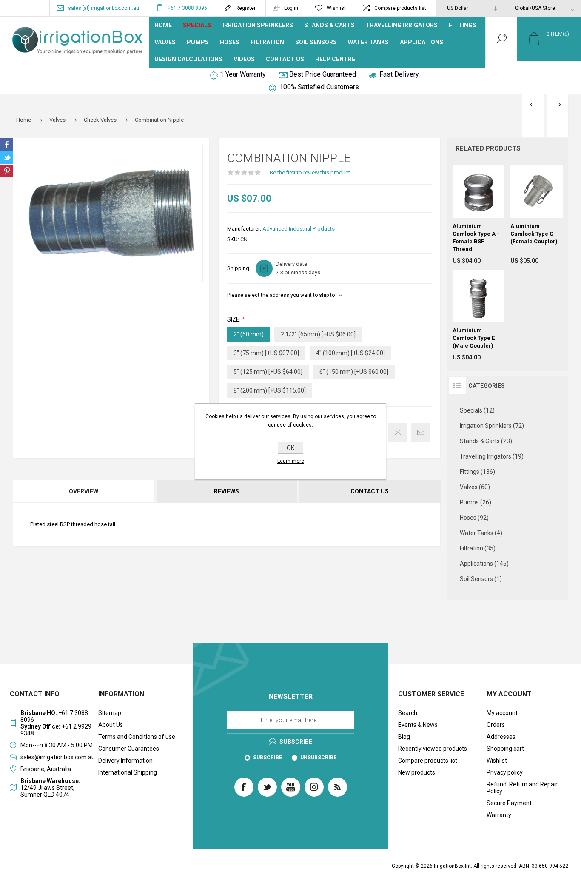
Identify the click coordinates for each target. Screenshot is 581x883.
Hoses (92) (474, 517)
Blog (404, 736)
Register (246, 8)
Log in (291, 8)
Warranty (499, 815)
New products (416, 772)
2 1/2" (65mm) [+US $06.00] (318, 334)
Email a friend (420, 432)
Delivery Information (125, 760)
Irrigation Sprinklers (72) (492, 425)
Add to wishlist (526, 213)
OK (290, 447)
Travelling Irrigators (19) (492, 456)
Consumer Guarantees (128, 748)
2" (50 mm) (249, 334)
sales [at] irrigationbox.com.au (103, 8)
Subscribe (267, 758)
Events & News (418, 724)
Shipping (238, 268)
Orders (496, 724)
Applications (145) (484, 563)
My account (502, 712)
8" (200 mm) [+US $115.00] (270, 390)
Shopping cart (505, 748)
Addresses (501, 736)
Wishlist (497, 760)
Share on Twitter (6, 157)
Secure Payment (509, 803)
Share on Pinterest (6, 171)
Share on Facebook (6, 144)
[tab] (84, 491)
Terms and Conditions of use (136, 736)
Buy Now (487, 196)
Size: (234, 319)
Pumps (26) (475, 502)
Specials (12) (477, 410)
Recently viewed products (432, 748)
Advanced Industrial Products (298, 228)
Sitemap (109, 712)
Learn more (290, 461)
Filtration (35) (478, 548)
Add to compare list (397, 432)
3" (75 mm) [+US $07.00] (266, 353)
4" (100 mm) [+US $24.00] (350, 353)
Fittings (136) (477, 471)
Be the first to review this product (310, 172)
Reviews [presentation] (226, 491)
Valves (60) (475, 487)
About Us (110, 724)
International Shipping (127, 772)
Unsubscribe (318, 758)
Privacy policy (505, 772)
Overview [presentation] (83, 491)
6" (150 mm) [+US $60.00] (353, 371)
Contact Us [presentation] (369, 491)
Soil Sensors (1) (481, 578)
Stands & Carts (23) (486, 441)
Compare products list (400, 8)
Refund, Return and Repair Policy (522, 788)
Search (407, 712)
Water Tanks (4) (481, 533)
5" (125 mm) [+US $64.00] (268, 371)
